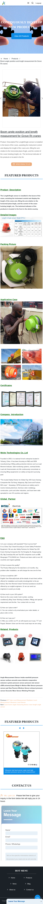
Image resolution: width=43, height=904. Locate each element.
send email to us (23, 164)
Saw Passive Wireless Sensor (19, 688)
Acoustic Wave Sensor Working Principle (20, 691)
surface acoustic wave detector (17, 680)
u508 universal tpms (7, 685)
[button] (28, 3)
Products (15, 59)
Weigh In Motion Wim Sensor (25, 685)
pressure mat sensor (32, 683)
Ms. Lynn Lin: (9, 796)
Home (6, 59)
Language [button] (38, 3)
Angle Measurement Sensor (10, 677)
